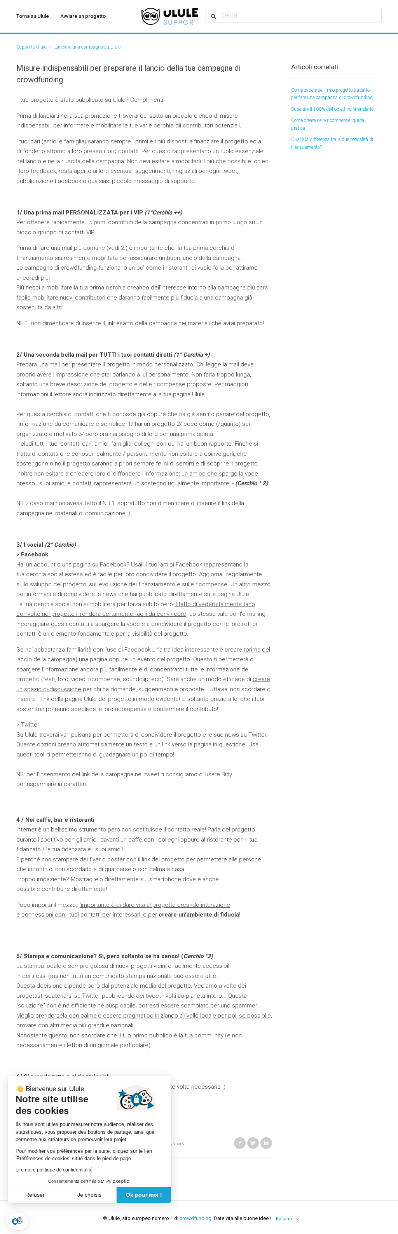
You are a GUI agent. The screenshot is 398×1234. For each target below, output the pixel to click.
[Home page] (169, 16)
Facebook (240, 1143)
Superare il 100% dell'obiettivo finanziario (332, 109)
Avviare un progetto (83, 16)
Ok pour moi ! (144, 1195)
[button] (17, 1221)
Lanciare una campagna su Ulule (87, 47)
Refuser (35, 1195)
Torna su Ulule (32, 16)
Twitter (253, 1143)
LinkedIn (266, 1143)
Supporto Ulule (31, 47)
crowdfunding (195, 1218)
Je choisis (89, 1195)
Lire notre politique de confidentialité (54, 1170)
